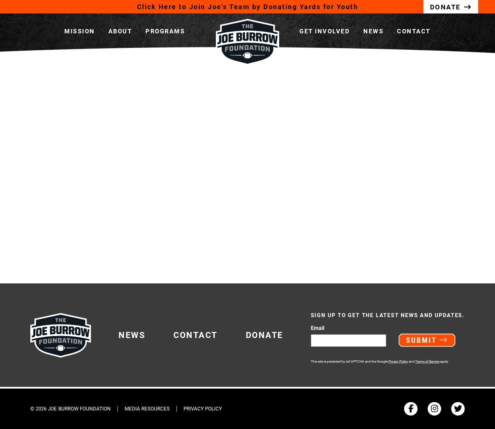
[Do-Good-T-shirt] (129, 175)
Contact (414, 31)
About (120, 31)
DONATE (445, 7)
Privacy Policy (398, 361)
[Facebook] (411, 409)
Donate (264, 335)
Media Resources (147, 409)
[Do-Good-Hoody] (366, 175)
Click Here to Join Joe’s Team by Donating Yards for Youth (247, 7)
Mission (79, 31)
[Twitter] (458, 409)
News (373, 31)
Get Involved (324, 31)
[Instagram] (434, 409)
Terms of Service (427, 361)
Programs (165, 31)
